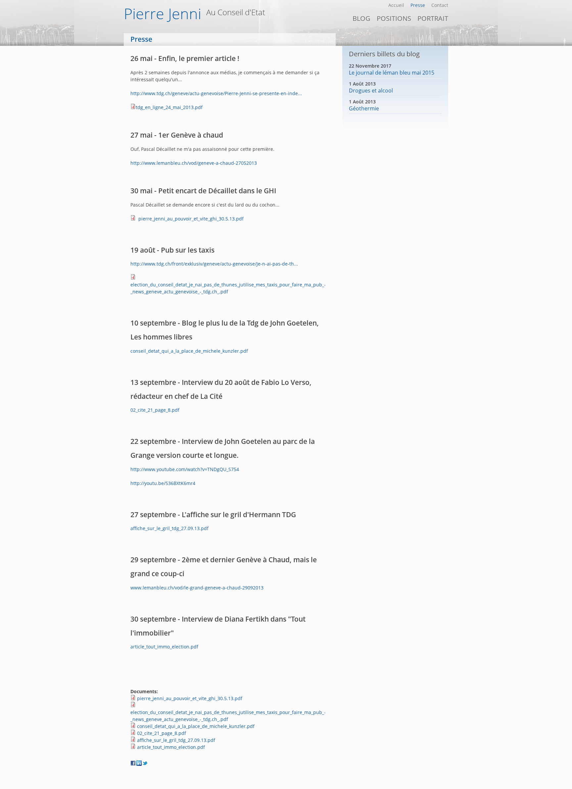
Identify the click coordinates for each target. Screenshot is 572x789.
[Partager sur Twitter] (145, 763)
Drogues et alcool (371, 90)
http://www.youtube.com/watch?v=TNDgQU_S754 (184, 469)
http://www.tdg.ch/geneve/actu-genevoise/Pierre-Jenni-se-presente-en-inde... (216, 93)
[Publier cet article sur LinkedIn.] (139, 763)
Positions (394, 18)
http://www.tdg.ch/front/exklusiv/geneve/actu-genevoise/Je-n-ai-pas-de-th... (214, 264)
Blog (361, 18)
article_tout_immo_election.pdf (164, 646)
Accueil (396, 5)
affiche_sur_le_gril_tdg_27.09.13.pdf (169, 528)
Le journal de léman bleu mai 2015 (391, 72)
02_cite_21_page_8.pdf (154, 410)
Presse (417, 5)
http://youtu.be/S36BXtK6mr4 (162, 483)
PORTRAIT (432, 18)
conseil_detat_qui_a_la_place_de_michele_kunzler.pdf (189, 351)
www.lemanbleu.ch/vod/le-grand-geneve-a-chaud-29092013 (196, 587)
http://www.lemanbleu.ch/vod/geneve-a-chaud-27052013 (193, 163)
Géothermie (364, 108)
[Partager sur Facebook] (133, 763)
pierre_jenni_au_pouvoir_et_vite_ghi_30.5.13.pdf (191, 218)
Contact (439, 5)
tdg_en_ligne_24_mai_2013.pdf (169, 107)
